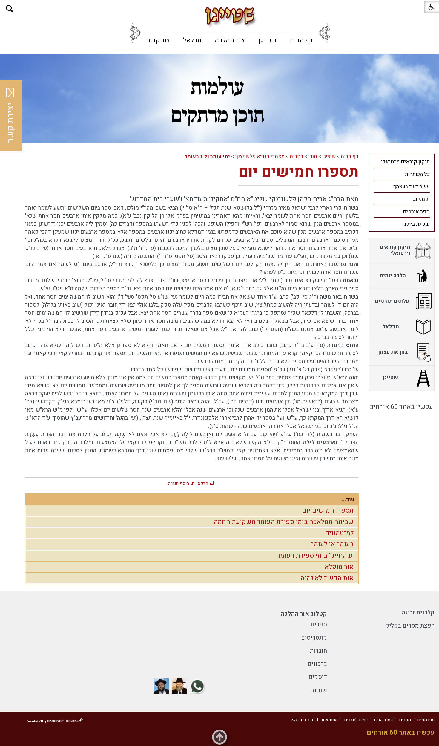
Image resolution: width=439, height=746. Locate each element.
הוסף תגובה (178, 483)
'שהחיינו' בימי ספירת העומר (315, 555)
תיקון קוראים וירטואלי (405, 162)
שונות (319, 690)
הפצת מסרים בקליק (410, 625)
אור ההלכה (230, 40)
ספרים (319, 624)
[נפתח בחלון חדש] (197, 686)
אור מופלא (339, 567)
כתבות (296, 156)
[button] (9, 8)
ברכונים (317, 664)
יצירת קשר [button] (10, 123)
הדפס (202, 483)
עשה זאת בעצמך (411, 187)
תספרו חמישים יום (298, 172)
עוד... (348, 499)
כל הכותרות (417, 174)
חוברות (318, 650)
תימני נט (421, 199)
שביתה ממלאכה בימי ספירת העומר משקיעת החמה (284, 522)
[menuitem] (301, 40)
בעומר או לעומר (332, 544)
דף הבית (301, 40)
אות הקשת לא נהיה (327, 578)
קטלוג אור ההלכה (304, 613)
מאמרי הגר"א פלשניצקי (260, 156)
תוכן (312, 156)
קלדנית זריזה (418, 612)
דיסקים (317, 677)
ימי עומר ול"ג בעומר (207, 156)
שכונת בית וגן (415, 224)
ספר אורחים (416, 212)
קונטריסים (314, 637)
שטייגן (267, 40)
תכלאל (192, 40)
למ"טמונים (339, 533)
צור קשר (158, 40)
